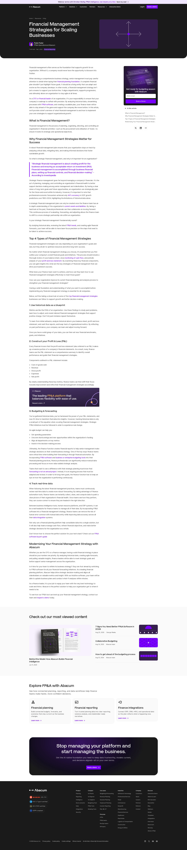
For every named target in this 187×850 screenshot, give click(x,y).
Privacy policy (46, 841)
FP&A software (47, 104)
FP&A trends (71, 225)
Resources (38, 18)
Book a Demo (141, 101)
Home (31, 18)
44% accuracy (73, 195)
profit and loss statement (52, 261)
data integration (39, 517)
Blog (44, 18)
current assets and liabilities (75, 206)
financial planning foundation (68, 82)
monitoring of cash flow (74, 258)
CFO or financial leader (42, 99)
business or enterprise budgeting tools (70, 458)
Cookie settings (66, 841)
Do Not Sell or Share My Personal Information (95, 841)
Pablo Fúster (39, 43)
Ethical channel (77, 841)
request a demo (43, 598)
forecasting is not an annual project (43, 472)
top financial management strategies (83, 296)
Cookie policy (56, 841)
